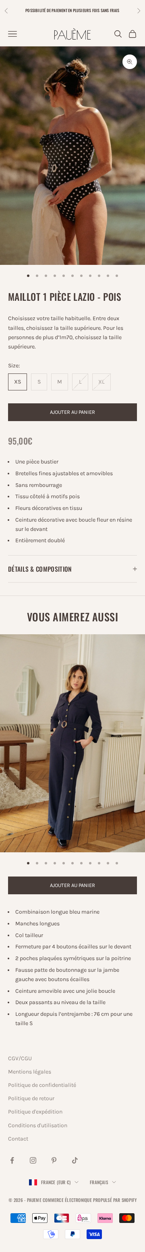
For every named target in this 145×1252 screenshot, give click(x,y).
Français (99, 1182)
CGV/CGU (20, 1058)
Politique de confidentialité (42, 1085)
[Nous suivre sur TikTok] (75, 1160)
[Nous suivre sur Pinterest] (54, 1160)
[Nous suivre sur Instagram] (33, 1160)
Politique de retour (31, 1098)
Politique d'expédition (35, 1111)
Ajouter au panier (72, 412)
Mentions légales (29, 1071)
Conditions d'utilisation (37, 1125)
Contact (18, 1138)
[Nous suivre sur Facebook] (12, 1160)
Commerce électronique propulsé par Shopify (90, 1200)
